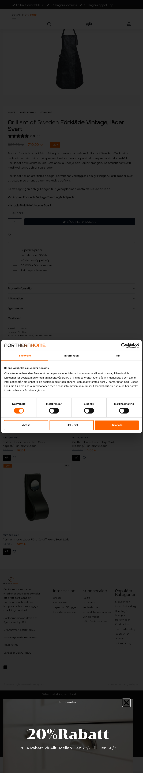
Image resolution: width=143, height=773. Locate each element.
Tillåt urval (71, 424)
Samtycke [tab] (25, 355)
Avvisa (26, 424)
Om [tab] (118, 355)
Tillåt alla (117, 424)
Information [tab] (71, 355)
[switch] (54, 411)
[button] (126, 702)
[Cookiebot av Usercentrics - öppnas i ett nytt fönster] (123, 345)
